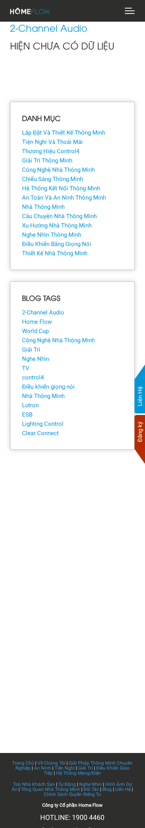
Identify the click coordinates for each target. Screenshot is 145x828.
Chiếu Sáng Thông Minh (52, 179)
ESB (27, 414)
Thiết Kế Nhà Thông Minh (54, 253)
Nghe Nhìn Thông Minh (51, 234)
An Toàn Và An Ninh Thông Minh (64, 197)
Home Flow (37, 321)
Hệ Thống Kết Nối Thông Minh (61, 188)
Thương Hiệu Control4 (50, 151)
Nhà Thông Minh (43, 206)
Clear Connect (40, 433)
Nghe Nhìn (35, 358)
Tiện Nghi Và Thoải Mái (52, 141)
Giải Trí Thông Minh (47, 160)
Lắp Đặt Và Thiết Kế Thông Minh (63, 132)
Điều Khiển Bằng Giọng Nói (56, 244)
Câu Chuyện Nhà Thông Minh (59, 216)
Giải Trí (31, 349)
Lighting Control (42, 423)
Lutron (30, 405)
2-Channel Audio (43, 312)
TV (25, 368)
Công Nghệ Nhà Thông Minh (58, 169)
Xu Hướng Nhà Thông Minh (57, 225)
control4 (33, 377)
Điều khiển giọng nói (48, 386)
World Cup (35, 331)
